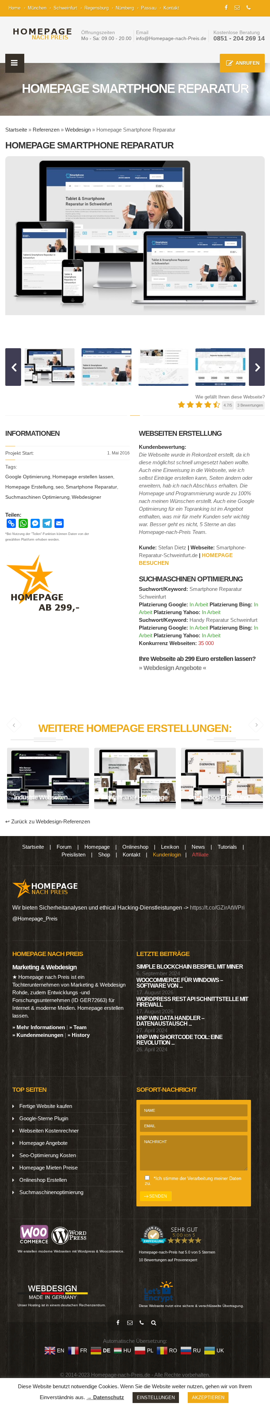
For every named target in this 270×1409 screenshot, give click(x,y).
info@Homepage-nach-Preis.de (171, 38)
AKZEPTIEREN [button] (208, 1397)
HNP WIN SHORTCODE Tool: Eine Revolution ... (179, 1040)
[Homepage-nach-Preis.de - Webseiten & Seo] (45, 888)
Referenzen (46, 130)
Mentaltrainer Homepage (135, 788)
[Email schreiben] (130, 1323)
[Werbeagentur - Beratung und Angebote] (226, 7)
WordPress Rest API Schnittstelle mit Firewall (192, 1002)
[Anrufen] (142, 1323)
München (37, 8)
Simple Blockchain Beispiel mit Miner (189, 967)
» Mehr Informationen (38, 1027)
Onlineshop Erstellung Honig (222, 788)
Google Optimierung (27, 476)
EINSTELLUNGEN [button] (156, 1397)
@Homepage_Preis (35, 919)
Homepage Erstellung (29, 487)
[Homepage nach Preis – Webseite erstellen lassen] (40, 34)
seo (60, 487)
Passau (148, 8)
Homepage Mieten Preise (48, 1168)
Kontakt (171, 8)
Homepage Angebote (43, 1143)
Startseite (16, 130)
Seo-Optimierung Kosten (47, 1155)
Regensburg (96, 8)
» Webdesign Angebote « (172, 667)
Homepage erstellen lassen (82, 476)
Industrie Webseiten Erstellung (48, 791)
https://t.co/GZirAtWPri (217, 908)
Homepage (32, 807)
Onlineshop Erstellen (43, 1180)
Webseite (64, 807)
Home (14, 8)
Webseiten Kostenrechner (49, 1131)
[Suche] (154, 1323)
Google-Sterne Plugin (43, 1118)
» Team (77, 1027)
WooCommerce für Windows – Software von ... (179, 983)
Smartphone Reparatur (91, 487)
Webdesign (78, 130)
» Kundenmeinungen (37, 1035)
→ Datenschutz (105, 1397)
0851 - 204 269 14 (239, 38)
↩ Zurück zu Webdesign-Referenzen (47, 821)
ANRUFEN (247, 63)
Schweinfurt (65, 8)
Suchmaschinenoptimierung (51, 1192)
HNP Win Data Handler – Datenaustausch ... (170, 1021)
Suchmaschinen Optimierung (37, 497)
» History (79, 1035)
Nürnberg (125, 8)
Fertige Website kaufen (45, 1106)
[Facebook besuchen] (118, 1323)
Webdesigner (86, 497)
